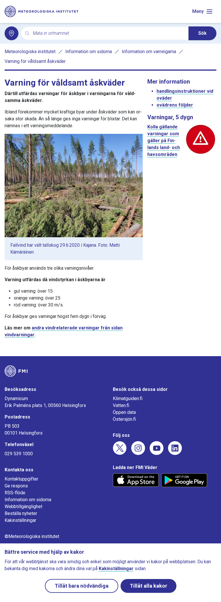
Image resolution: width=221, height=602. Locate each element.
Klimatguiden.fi (127, 398)
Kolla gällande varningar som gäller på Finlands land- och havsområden (163, 140)
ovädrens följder (175, 105)
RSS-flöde (15, 492)
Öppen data (124, 412)
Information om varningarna (149, 51)
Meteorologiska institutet (30, 51)
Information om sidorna (88, 51)
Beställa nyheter (21, 513)
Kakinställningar (20, 520)
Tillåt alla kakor (148, 586)
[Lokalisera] (11, 33)
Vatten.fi (121, 405)
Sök (202, 33)
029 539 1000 (19, 453)
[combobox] (108, 33)
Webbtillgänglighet (23, 506)
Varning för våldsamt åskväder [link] (35, 61)
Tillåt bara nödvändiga (81, 586)
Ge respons (16, 486)
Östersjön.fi (124, 419)
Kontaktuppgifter (21, 479)
